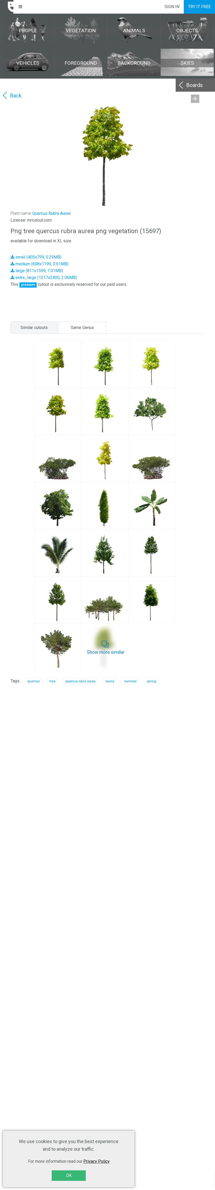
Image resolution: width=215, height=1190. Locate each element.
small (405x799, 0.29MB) (37, 257)
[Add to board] (195, 99)
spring (151, 681)
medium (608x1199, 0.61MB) (41, 263)
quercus (33, 681)
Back (16, 95)
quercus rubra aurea (80, 681)
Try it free (199, 6)
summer (130, 681)
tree (52, 681)
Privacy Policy (96, 1161)
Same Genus (82, 327)
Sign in (172, 6)
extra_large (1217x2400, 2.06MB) (45, 277)
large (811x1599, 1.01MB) (38, 270)
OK (69, 1175)
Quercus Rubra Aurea (51, 213)
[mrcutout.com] (7, 7)
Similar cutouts (34, 327)
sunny (109, 681)
